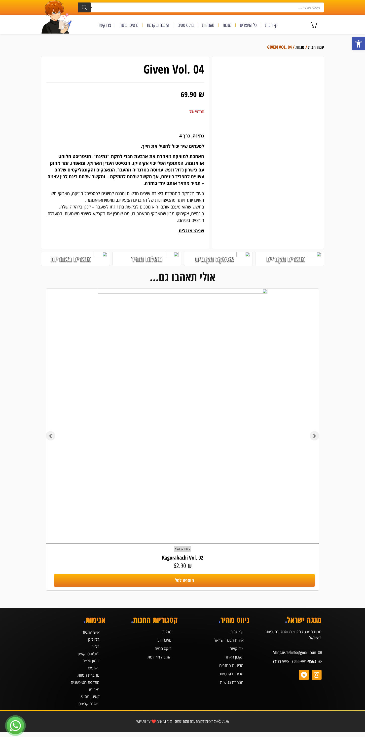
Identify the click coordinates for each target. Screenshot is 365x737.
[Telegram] (304, 675)
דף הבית (271, 25)
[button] (358, 43)
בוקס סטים (186, 25)
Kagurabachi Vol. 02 (182, 557)
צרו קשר (105, 25)
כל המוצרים (248, 25)
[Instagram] (317, 675)
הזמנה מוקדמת (158, 25)
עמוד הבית (316, 47)
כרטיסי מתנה (129, 25)
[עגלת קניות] (314, 25)
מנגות (227, 25)
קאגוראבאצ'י (182, 549)
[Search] (84, 7)
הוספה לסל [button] (184, 580)
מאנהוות (208, 25)
